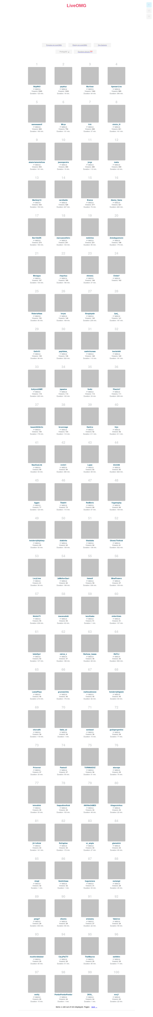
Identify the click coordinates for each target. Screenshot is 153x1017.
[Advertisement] (76, 22)
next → (94, 1007)
